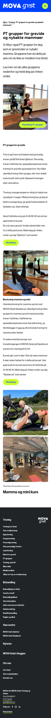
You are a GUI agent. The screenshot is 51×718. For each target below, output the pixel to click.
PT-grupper (7, 558)
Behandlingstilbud (10, 597)
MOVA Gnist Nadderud (12, 636)
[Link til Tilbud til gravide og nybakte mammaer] (25, 459)
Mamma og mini (9, 554)
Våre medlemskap (10, 530)
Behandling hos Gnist (11, 589)
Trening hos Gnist (10, 526)
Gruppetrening (9, 538)
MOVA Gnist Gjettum (11, 632)
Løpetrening (8, 550)
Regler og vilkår (9, 617)
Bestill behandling (10, 613)
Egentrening (8, 534)
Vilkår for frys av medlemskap (15, 574)
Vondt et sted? (8, 593)
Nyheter (7, 643)
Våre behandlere (9, 601)
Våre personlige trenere (12, 546)
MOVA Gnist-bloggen (14, 653)
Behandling (9, 582)
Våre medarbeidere (10, 674)
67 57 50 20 (7, 699)
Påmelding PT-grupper (32, 124)
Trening (7, 519)
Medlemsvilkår (8, 570)
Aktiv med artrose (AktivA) (13, 605)
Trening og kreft (9, 562)
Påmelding (11, 242)
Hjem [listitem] (5, 22)
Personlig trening (9, 542)
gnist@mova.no (9, 702)
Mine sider (7, 566)
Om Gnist (7, 670)
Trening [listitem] (12, 22)
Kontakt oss (8, 678)
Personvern (7, 712)
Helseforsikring (9, 609)
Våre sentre (9, 624)
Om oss (7, 663)
